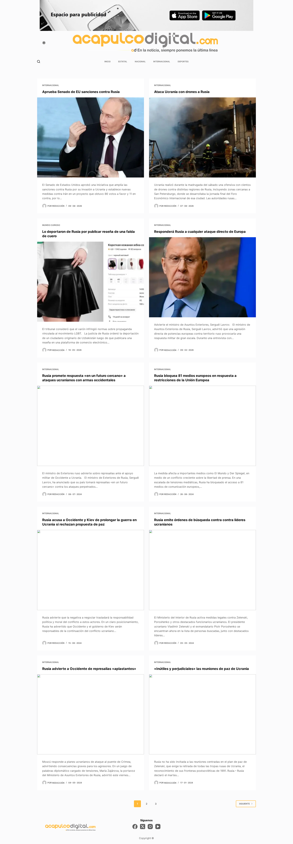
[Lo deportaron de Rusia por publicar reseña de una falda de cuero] (90, 282)
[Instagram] (150, 826)
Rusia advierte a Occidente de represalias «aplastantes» (89, 669)
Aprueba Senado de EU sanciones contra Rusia (81, 92)
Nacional (140, 61)
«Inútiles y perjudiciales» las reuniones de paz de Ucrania (201, 669)
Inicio (107, 61)
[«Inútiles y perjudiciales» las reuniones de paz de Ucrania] (202, 714)
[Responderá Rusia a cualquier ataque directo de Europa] (202, 277)
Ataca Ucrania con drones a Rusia (182, 92)
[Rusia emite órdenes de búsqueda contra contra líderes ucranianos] (202, 570)
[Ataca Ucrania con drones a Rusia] (202, 137)
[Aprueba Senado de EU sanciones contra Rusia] (90, 137)
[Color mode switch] (44, 42)
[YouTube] (157, 826)
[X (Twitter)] (142, 826)
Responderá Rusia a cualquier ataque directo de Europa (200, 232)
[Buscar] (38, 61)
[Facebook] (135, 826)
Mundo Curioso (51, 225)
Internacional (161, 61)
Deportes (183, 61)
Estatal (122, 61)
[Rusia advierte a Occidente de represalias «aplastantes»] (90, 714)
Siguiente (244, 803)
